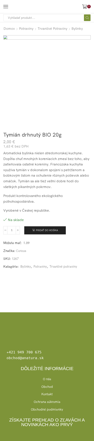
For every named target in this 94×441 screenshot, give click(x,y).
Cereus (21, 251)
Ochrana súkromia (47, 402)
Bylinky (77, 28)
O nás (47, 379)
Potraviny (26, 28)
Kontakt (47, 394)
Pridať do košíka (47, 230)
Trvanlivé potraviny (52, 28)
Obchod (47, 387)
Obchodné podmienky (47, 409)
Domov (9, 28)
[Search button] (87, 17)
